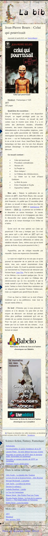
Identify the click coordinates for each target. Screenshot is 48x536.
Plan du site (7, 531)
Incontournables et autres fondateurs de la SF (23, 449)
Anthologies (10, 446)
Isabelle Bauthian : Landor (16, 489)
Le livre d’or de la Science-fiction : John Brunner (24, 478)
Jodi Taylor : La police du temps (18, 484)
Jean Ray (19, 273)
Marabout (9, 517)
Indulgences (34, 207)
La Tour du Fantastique (15, 492)
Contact (28, 531)
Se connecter (18, 531)
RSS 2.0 (35, 531)
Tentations (31, 435)
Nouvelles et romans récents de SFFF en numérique (22, 460)
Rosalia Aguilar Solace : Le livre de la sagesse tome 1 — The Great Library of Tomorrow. (24, 499)
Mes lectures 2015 (13, 520)
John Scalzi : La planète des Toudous (20, 475)
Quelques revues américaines (17, 464)
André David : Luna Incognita (17, 503)
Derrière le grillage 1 (13, 487)
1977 (8, 514)
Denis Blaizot (32, 38)
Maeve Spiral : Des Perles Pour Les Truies (22, 495)
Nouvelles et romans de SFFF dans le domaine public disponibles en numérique (24, 455)
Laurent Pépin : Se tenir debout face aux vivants (24, 452)
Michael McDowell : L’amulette (17, 481)
